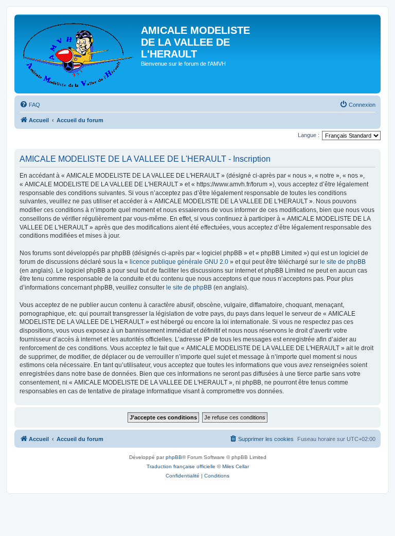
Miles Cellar (235, 466)
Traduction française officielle (181, 466)
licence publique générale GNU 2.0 (179, 261)
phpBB (174, 457)
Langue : (308, 135)
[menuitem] (30, 105)
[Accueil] (79, 54)
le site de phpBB (343, 261)
